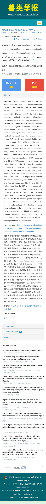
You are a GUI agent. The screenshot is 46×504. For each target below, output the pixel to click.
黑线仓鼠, (15, 306)
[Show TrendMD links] (43, 467)
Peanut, (20, 228)
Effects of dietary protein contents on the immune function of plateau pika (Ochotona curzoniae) (20, 358)
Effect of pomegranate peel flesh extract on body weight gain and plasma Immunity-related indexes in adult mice (23, 426)
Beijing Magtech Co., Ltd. (28, 497)
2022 (31, 30)
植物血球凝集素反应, (33, 306)
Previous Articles (22, 39)
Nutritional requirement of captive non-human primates (22, 350)
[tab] (23, 95)
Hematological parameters (23, 231)
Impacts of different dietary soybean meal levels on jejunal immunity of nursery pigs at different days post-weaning (22, 402)
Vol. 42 (36, 30)
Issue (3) (5, 33)
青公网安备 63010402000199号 (20, 477)
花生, (22, 306)
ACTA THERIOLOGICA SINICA (14, 30)
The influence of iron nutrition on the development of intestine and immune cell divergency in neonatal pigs (22, 414)
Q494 (6, 318)
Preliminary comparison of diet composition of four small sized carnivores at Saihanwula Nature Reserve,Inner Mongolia (23, 378)
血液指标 (7, 309)
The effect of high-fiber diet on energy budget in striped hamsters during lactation (22, 366)
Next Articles (37, 39)
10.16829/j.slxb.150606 (32, 33)
